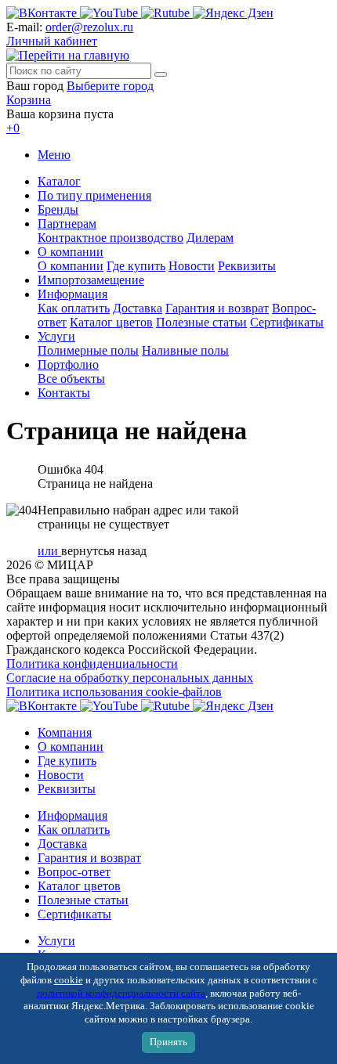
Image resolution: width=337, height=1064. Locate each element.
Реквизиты (247, 265)
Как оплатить (74, 308)
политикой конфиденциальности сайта (121, 993)
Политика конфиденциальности (92, 663)
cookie (68, 980)
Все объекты (71, 378)
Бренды (58, 209)
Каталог (59, 181)
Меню (54, 154)
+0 (13, 128)
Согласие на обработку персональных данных (129, 677)
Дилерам (210, 237)
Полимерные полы (88, 350)
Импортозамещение (91, 280)
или (49, 550)
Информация (72, 294)
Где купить (136, 265)
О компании (70, 251)
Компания (65, 732)
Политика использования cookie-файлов (114, 691)
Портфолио (68, 364)
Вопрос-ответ (74, 871)
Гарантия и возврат (217, 308)
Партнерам (67, 223)
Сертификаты (287, 322)
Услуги (56, 336)
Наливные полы (185, 350)
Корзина (28, 99)
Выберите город (110, 85)
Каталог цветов (111, 322)
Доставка (137, 308)
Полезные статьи (201, 322)
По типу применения (94, 195)
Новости (191, 265)
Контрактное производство (110, 237)
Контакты (64, 392)
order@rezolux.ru (89, 27)
